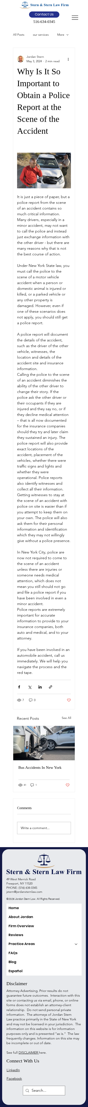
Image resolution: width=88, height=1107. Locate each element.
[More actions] (68, 59)
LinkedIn (13, 1070)
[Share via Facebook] (19, 687)
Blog (12, 961)
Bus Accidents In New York (40, 767)
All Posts (18, 35)
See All (66, 718)
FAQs (13, 953)
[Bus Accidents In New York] (44, 743)
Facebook (14, 1078)
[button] (44, 14)
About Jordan (21, 916)
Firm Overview (21, 926)
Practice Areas (22, 943)
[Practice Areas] (76, 943)
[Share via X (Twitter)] (30, 687)
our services (41, 35)
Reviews (16, 934)
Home (14, 908)
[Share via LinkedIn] (40, 687)
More (60, 35)
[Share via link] (50, 687)
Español (15, 971)
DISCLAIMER (29, 1053)
